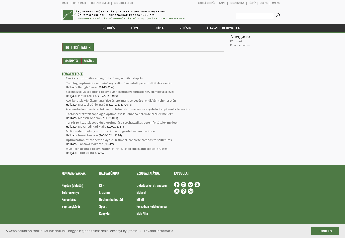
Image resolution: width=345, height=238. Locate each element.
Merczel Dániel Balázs (93, 104)
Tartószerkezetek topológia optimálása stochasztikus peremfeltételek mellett (121, 122)
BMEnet (141, 192)
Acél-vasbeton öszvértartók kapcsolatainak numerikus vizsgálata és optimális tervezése (128, 109)
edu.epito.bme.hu (100, 3)
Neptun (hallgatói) (111, 199)
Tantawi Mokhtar (90, 144)
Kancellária (69, 199)
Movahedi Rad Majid (92, 126)
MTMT (141, 199)
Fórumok (236, 41)
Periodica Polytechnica (152, 206)
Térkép (252, 3)
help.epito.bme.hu (123, 3)
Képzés (135, 27)
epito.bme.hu (80, 3)
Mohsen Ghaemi (89, 118)
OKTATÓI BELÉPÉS (206, 3)
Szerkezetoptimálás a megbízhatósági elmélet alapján (104, 78)
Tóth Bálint (86, 153)
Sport (103, 206)
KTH (101, 185)
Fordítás (89, 60)
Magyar (276, 3)
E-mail (222, 3)
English (264, 3)
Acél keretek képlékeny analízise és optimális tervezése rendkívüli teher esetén (121, 100)
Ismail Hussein (88, 135)
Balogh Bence (87, 87)
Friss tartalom (240, 45)
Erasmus (104, 192)
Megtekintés (71, 60)
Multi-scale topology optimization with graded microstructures (111, 131)
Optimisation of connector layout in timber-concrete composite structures (119, 140)
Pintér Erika (86, 96)
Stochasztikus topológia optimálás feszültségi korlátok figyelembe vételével (120, 92)
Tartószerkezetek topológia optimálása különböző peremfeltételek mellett (119, 114)
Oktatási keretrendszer (152, 185)
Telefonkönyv (237, 3)
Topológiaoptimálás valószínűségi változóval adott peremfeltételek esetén (119, 83)
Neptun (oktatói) (72, 185)
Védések (185, 27)
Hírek (160, 27)
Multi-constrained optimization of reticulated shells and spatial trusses (116, 149)
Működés (108, 27)
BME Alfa (142, 213)
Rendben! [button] (325, 231)
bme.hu (65, 3)
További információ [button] (158, 231)
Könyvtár (105, 213)
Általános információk (223, 27)
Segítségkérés (71, 206)
